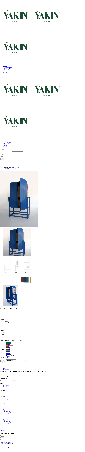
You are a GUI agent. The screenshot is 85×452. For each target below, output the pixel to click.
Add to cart (3, 361)
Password (2, 154)
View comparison (3, 450)
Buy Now (2, 362)
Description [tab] (5, 368)
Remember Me (5, 156)
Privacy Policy (6, 387)
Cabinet (9, 442)
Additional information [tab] (7, 369)
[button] (1, 169)
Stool (7, 442)
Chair (1, 442)
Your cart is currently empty (5, 167)
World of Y (5, 168)
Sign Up (14, 380)
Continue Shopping (15, 167)
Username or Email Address (6, 152)
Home (1, 168)
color (3, 349)
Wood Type (3, 357)
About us (5, 392)
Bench (4, 442)
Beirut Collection (11, 168)
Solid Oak (8, 356)
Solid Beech (8, 357)
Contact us (5, 394)
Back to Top (2, 430)
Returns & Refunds (7, 385)
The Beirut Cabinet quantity (7, 360)
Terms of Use (5, 386)
